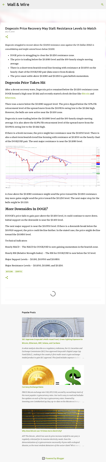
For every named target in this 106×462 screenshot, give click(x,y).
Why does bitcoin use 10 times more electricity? (42, 431)
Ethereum (10, 97)
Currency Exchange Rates (32, 387)
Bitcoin (86, 93)
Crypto (19, 271)
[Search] (33, 4)
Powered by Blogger (54, 458)
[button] (6, 37)
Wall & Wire (18, 4)
